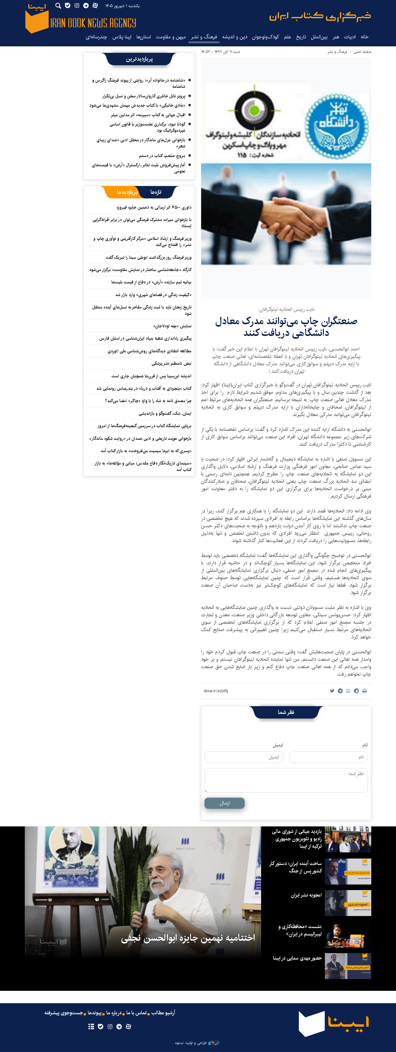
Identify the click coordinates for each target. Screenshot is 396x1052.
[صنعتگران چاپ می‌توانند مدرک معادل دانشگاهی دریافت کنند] (286, 178)
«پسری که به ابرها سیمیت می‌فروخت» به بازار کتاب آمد (146, 451)
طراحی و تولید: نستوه (191, 1043)
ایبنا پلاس (121, 37)
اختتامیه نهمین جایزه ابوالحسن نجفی (188, 938)
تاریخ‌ (301, 37)
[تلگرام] (119, 1027)
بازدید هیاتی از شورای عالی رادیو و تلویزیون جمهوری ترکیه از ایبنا (297, 839)
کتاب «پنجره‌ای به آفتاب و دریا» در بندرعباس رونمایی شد (144, 388)
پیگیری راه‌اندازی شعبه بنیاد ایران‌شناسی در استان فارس (145, 338)
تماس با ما (137, 1013)
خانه (365, 37)
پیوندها (94, 1013)
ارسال (225, 803)
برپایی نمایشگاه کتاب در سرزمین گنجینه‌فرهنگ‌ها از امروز (144, 425)
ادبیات (350, 37)
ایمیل (278, 745)
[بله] (100, 1027)
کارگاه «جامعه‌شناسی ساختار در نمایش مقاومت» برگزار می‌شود (140, 269)
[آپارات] (128, 1027)
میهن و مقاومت (171, 37)
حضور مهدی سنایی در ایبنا (297, 958)
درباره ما (114, 1013)
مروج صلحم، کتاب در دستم (162, 155)
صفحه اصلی (362, 52)
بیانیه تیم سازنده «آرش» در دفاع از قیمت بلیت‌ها (151, 282)
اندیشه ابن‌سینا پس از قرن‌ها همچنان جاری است (152, 376)
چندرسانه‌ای (96, 37)
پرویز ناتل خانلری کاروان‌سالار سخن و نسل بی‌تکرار (143, 96)
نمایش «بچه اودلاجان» (172, 326)
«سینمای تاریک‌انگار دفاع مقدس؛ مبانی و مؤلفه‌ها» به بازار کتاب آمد (143, 466)
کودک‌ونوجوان (265, 37)
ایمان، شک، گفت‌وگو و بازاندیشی (165, 413)
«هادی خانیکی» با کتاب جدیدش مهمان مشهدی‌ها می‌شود (137, 105)
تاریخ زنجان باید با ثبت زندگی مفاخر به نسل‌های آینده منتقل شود (142, 310)
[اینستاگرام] (110, 1027)
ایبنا (320, 17)
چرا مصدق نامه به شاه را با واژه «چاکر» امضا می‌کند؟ (148, 400)
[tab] (156, 192)
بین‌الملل (319, 37)
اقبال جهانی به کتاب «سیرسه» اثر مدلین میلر (148, 115)
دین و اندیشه (234, 37)
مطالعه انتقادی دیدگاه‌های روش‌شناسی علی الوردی (150, 351)
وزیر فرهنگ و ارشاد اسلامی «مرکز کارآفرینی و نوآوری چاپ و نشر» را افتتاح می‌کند (142, 241)
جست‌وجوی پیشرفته (64, 1013)
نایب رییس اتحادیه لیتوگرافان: (286, 309)
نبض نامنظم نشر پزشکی (172, 363)
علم (287, 37)
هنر (336, 37)
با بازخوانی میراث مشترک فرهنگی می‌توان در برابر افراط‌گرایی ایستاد (142, 222)
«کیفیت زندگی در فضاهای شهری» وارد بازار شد (153, 294)
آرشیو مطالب (163, 1013)
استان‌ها (143, 37)
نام (365, 745)
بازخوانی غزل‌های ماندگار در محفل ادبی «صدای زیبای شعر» (141, 143)
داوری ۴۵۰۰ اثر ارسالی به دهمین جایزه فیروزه (154, 207)
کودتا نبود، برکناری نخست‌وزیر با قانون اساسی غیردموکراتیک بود (147, 127)
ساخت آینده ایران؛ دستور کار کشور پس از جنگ (296, 867)
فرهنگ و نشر (204, 37)
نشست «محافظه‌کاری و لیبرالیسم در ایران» (300, 930)
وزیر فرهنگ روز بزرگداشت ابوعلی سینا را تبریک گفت (149, 257)
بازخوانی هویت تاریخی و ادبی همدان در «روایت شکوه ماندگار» (140, 438)
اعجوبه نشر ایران (306, 895)
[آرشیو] (91, 1027)
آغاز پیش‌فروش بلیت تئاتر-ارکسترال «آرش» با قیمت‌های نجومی (138, 168)
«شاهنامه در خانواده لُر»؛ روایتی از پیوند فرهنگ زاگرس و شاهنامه (138, 83)
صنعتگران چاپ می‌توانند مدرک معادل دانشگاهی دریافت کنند (286, 327)
